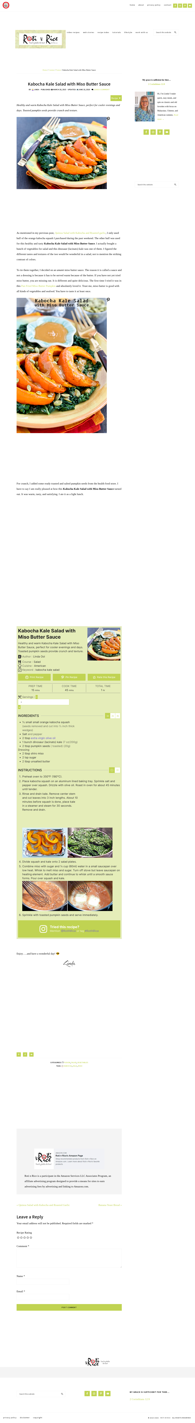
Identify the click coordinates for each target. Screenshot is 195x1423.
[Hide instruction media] (117, 770)
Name (21, 1276)
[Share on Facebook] (25, 1054)
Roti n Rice (166, 1418)
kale (75, 1066)
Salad (73, 1062)
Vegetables (82, 1062)
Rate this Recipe (105, 677)
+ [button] (19, 707)
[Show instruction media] (112, 770)
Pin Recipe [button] (71, 677)
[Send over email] (31, 1054)
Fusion (67, 1062)
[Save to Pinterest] (19, 1054)
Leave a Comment (102, 89)
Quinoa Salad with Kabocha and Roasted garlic (80, 232)
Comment (23, 1246)
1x (108, 715)
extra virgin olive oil (43, 738)
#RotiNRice (92, 930)
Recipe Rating (24, 1232)
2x (113, 715)
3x (118, 715)
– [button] (36, 697)
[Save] (108, 120)
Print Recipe (36, 677)
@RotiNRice (68, 930)
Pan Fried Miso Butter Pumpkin (38, 285)
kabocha (68, 1066)
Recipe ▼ (116, 98)
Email (21, 1291)
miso (80, 1066)
